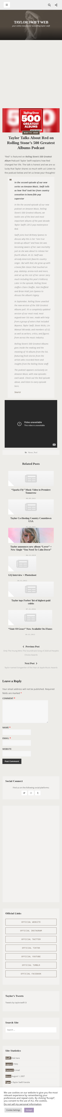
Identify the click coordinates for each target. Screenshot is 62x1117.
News (30, 452)
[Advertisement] (31, 76)
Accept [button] (29, 1110)
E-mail (17, 1070)
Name (6, 727)
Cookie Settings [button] (13, 1110)
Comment (8, 698)
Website (6, 749)
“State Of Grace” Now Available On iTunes (30, 629)
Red (35, 452)
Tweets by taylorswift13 (15, 1002)
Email (6, 738)
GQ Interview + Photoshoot (22, 575)
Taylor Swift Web (31, 22)
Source (17, 392)
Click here (15, 1058)
